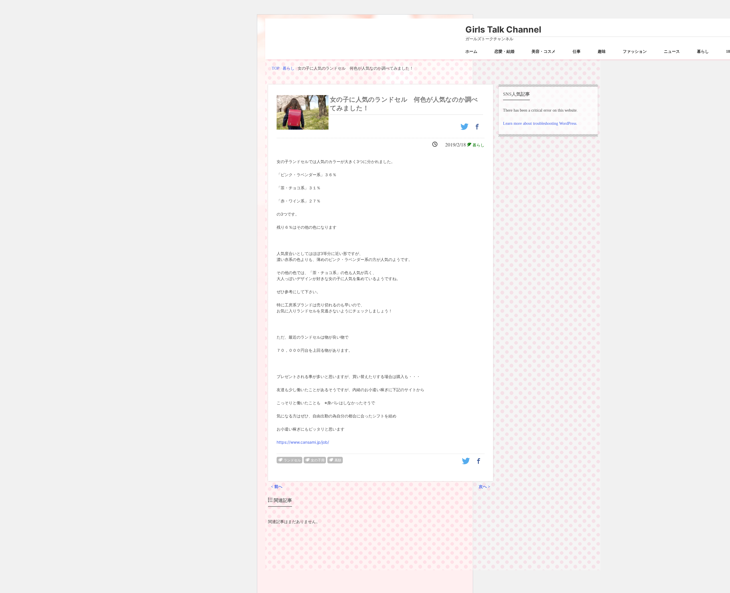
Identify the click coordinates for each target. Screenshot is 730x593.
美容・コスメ (543, 51)
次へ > (484, 487)
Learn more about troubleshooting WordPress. (540, 123)
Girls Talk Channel (503, 29)
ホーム (471, 51)
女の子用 (318, 460)
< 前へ (276, 487)
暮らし (703, 51)
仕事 (577, 51)
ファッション (635, 51)
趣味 (602, 51)
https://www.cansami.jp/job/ (303, 442)
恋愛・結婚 (504, 51)
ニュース (672, 51)
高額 (337, 460)
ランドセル (292, 460)
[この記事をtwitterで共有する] (465, 128)
